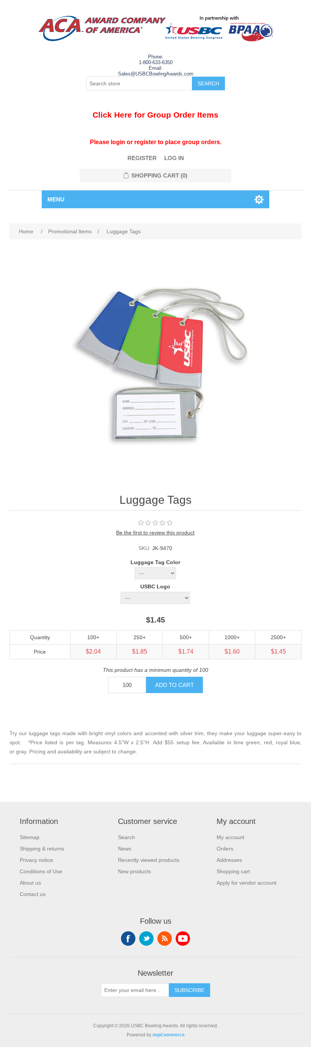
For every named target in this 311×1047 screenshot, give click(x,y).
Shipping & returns (42, 849)
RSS (164, 938)
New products (134, 871)
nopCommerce (168, 1035)
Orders (225, 849)
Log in (174, 158)
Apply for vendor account (246, 883)
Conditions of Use (41, 871)
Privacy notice (36, 860)
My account (230, 837)
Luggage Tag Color (155, 562)
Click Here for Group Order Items (155, 114)
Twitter (146, 938)
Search (126, 837)
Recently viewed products (148, 860)
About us (30, 883)
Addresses (229, 860)
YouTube (183, 938)
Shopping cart (233, 871)
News (124, 849)
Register (142, 158)
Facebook (128, 938)
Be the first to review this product (155, 533)
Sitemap (29, 837)
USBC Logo (155, 587)
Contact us (33, 894)
